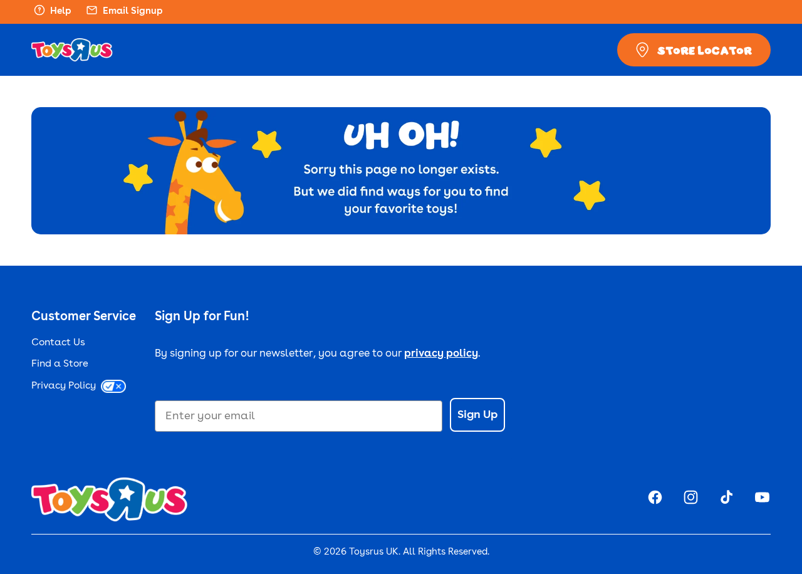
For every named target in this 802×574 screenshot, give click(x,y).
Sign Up (477, 414)
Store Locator (704, 50)
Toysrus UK (373, 552)
